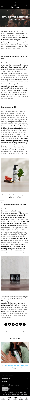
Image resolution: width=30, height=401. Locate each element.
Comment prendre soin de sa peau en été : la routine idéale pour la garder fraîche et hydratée (15, 366)
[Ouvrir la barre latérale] (2, 203)
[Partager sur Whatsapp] (24, 324)
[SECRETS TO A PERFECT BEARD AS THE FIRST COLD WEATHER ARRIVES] (23, 331)
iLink (26, 394)
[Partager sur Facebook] (5, 324)
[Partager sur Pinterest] (13, 324)
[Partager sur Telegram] (16, 324)
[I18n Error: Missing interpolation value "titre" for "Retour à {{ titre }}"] (15, 331)
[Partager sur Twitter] (9, 324)
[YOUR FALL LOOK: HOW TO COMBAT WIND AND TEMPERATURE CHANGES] (6, 331)
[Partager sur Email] (20, 324)
